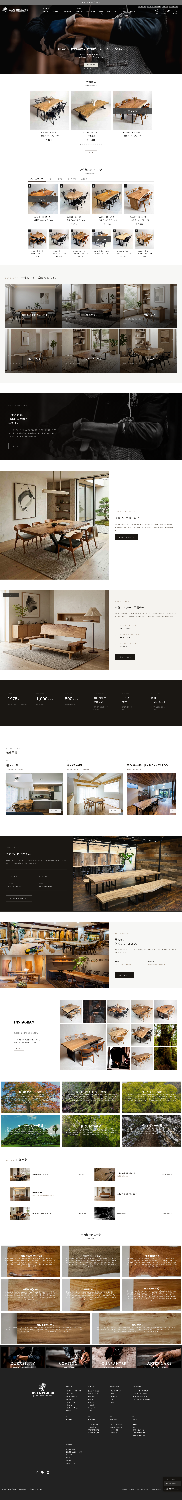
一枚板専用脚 (66, 11)
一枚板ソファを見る (125, 657)
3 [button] (90, 68)
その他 (90, 1411)
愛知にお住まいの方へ (139, 1430)
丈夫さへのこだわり (94, 1424)
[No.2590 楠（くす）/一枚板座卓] (91, 110)
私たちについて (17, 446)
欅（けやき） (92, 1396)
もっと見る (91, 153)
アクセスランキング (91, 169)
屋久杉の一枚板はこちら (126, 537)
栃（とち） (91, 1402)
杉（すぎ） (91, 1405)
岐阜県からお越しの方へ (140, 1435)
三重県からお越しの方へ (140, 1433)
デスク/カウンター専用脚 (140, 1396)
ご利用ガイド (114, 1433)
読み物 (101, 11)
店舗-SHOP (136, 1420)
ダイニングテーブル (36, 179)
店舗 (124, 11)
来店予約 (171, 1489)
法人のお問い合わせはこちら (19, 898)
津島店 (134, 1424)
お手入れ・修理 (112, 11)
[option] (91, 39)
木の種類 (55, 11)
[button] (80, 144)
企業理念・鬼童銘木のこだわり (75, 1452)
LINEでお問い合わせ (116, 1427)
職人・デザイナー (71, 1455)
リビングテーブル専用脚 (140, 1394)
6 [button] (99, 68)
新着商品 (91, 81)
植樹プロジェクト (71, 1463)
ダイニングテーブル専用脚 (140, 1391)
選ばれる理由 (90, 11)
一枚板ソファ (70, 1394)
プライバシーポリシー (143, 1489)
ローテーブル (72, 179)
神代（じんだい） (93, 1394)
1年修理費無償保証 (93, 1430)
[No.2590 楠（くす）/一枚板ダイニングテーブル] (49, 110)
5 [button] (96, 68)
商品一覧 (45, 11)
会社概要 (132, 11)
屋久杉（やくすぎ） (94, 1391)
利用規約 (131, 1489)
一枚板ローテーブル (71, 1396)
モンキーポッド (92, 1408)
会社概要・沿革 (70, 1449)
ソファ (51, 179)
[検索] (157, 11)
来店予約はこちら (124, 975)
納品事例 (79, 11)
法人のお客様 (114, 1430)
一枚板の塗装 (92, 1427)
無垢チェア (69, 1411)
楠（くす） (91, 1399)
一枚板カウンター (71, 1402)
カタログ (68, 1457)
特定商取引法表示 (157, 1489)
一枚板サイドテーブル (72, 1408)
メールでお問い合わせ (116, 1424)
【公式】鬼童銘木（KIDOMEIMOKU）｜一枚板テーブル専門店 (24, 1489)
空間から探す (114, 1386)
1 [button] (84, 68)
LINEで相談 (172, 1483)
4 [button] (93, 68)
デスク (60, 179)
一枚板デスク (70, 1399)
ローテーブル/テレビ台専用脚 (141, 1399)
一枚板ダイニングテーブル (73, 1391)
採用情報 (68, 1460)
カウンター (85, 179)
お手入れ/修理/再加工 (94, 1433)
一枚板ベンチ (70, 1405)
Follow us (19, 1048)
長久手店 (135, 1427)
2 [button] (87, 68)
